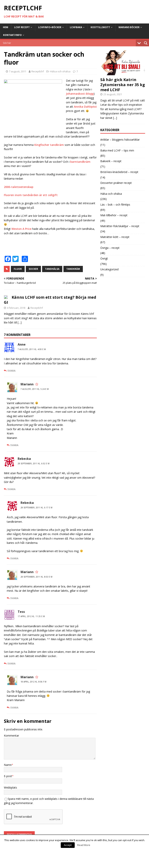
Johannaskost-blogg (80, 93)
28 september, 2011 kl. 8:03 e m (36, 576)
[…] (20, 322)
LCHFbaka (76, 27)
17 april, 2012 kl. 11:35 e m (31, 616)
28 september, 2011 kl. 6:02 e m (33, 463)
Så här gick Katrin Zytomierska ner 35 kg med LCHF (122, 84)
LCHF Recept (22, 27)
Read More (83, 845)
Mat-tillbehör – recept (113, 215)
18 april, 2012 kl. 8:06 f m (33, 681)
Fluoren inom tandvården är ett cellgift (31, 195)
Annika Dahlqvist (85, 106)
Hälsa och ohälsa (60, 71)
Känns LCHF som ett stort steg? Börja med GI (50, 300)
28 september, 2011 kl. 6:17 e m (36, 507)
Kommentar (11, 735)
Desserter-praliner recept (116, 183)
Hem (5, 27)
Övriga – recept (110, 248)
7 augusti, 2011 (17, 71)
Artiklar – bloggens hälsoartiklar (120, 139)
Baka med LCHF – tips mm (117, 150)
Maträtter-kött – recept (114, 237)
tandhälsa (52, 269)
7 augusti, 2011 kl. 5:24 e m (35, 389)
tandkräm (73, 269)
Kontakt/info (12, 35)
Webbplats (10, 787)
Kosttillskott (100, 27)
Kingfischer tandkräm (49, 145)
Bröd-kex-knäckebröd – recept (119, 172)
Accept (68, 845)
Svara (11, 370)
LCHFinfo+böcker (49, 27)
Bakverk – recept (110, 161)
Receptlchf (37, 71)
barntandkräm (80, 161)
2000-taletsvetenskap (18, 187)
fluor (18, 269)
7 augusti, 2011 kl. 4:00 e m (32, 349)
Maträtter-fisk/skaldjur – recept (119, 226)
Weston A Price (21, 229)
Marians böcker (129, 27)
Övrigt (104, 258)
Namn (8, 765)
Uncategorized (109, 269)
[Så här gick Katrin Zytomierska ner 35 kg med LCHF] (122, 73)
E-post (8, 776)
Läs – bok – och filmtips (115, 204)
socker (33, 269)
